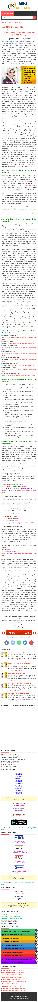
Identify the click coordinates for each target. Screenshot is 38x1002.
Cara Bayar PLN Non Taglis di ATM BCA (13, 990)
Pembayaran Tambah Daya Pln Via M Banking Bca (16, 931)
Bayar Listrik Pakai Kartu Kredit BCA (12, 938)
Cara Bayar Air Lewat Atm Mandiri (18, 694)
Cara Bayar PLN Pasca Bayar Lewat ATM (13, 945)
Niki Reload (30, 30)
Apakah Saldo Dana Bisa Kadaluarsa (12, 935)
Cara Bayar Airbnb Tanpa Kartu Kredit (19, 683)
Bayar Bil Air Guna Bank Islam (17, 673)
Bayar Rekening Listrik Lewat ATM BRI (13, 948)
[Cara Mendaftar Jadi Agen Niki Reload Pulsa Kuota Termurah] (19, 635)
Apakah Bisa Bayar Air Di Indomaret (19, 663)
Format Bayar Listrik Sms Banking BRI (12, 962)
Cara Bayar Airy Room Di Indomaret (19, 653)
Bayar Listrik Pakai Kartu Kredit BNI (12, 941)
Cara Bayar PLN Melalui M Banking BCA (13, 986)
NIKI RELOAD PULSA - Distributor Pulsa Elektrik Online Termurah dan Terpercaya (22, 995)
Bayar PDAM (24, 30)
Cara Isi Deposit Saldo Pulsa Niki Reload (24, 523)
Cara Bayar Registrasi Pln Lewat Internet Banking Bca (17, 959)
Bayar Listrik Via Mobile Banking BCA (12, 952)
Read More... (18, 660)
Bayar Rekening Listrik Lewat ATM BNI (13, 955)
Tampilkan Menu (8, 13)
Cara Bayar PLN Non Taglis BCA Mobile (13, 988)
